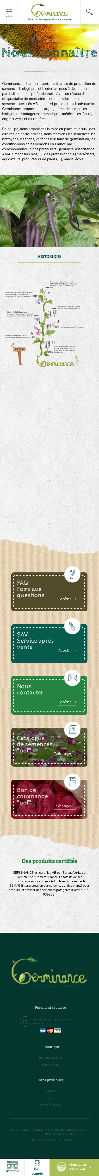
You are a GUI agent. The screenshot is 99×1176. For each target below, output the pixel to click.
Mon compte (37, 1171)
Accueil (38, 41)
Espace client (50, 1064)
